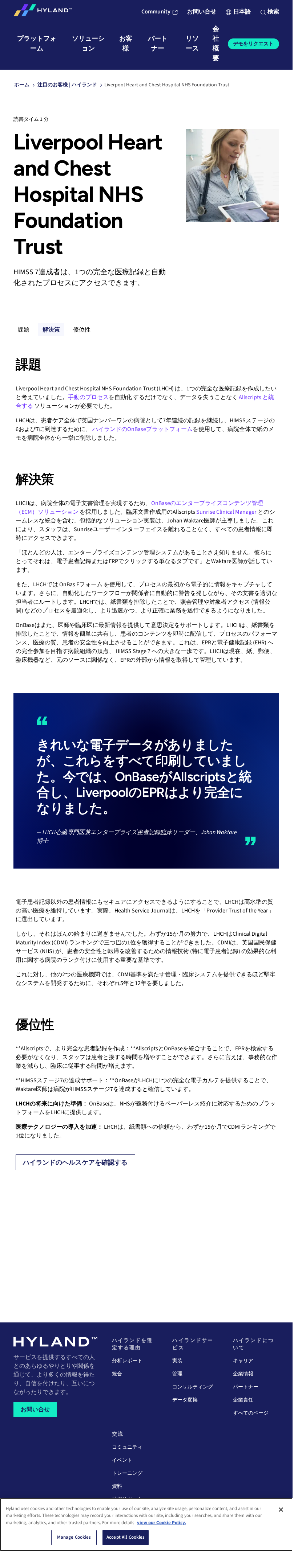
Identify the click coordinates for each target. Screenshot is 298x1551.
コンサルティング (192, 1387)
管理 (177, 1374)
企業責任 (243, 1400)
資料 (117, 1486)
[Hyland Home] (42, 12)
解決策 (51, 330)
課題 (23, 330)
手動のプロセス (88, 397)
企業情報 (243, 1374)
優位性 (81, 330)
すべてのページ (251, 1413)
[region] (146, 1524)
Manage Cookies (74, 1537)
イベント (122, 1460)
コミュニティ (127, 1447)
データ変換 (185, 1400)
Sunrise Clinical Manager (226, 512)
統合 (117, 1374)
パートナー (245, 1387)
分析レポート (127, 1361)
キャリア (243, 1361)
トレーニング (127, 1473)
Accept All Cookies (125, 1537)
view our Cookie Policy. (161, 1522)
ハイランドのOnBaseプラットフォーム (142, 429)
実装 (177, 1361)
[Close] (281, 1510)
